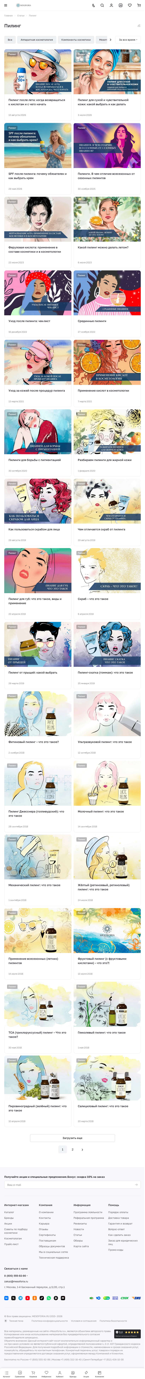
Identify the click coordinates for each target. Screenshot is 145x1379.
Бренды (9, 1217)
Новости (79, 1229)
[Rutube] (63, 1298)
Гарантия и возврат (120, 1223)
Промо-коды (115, 1249)
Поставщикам (47, 1240)
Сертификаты (47, 1234)
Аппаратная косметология (37, 39)
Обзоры (78, 1240)
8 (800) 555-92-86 (15, 1275)
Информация (82, 1205)
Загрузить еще (72, 1137)
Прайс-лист (11, 1244)
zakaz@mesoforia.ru (16, 1281)
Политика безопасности (113, 1320)
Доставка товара (118, 1217)
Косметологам (13, 1238)
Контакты (45, 1217)
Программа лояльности (88, 1212)
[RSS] (139, 26)
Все (10, 39)
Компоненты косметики (76, 39)
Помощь (113, 1205)
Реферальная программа (89, 1217)
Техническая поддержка (54, 1257)
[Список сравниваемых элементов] (120, 5)
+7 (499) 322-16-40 (71, 1359)
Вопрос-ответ (116, 1229)
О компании (46, 1212)
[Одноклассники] (35, 1298)
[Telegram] (20, 1298)
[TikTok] (42, 1298)
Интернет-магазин (16, 1205)
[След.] (82, 1149)
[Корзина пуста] (139, 5)
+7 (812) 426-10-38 (113, 1359)
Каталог (9, 1212)
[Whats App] (49, 1298)
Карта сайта (81, 1246)
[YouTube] (27, 1298)
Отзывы (43, 1229)
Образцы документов (52, 1246)
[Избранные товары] (130, 5)
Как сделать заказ (119, 1234)
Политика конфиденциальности (49, 1320)
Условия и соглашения (83, 1320)
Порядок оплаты (118, 1212)
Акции (8, 1223)
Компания (45, 1205)
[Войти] (111, 5)
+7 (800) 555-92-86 (39, 1359)
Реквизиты (80, 1223)
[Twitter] (13, 1298)
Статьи (78, 1234)
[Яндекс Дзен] (56, 1298)
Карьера (44, 1223)
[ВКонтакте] (6, 1298)
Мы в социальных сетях (53, 1251)
